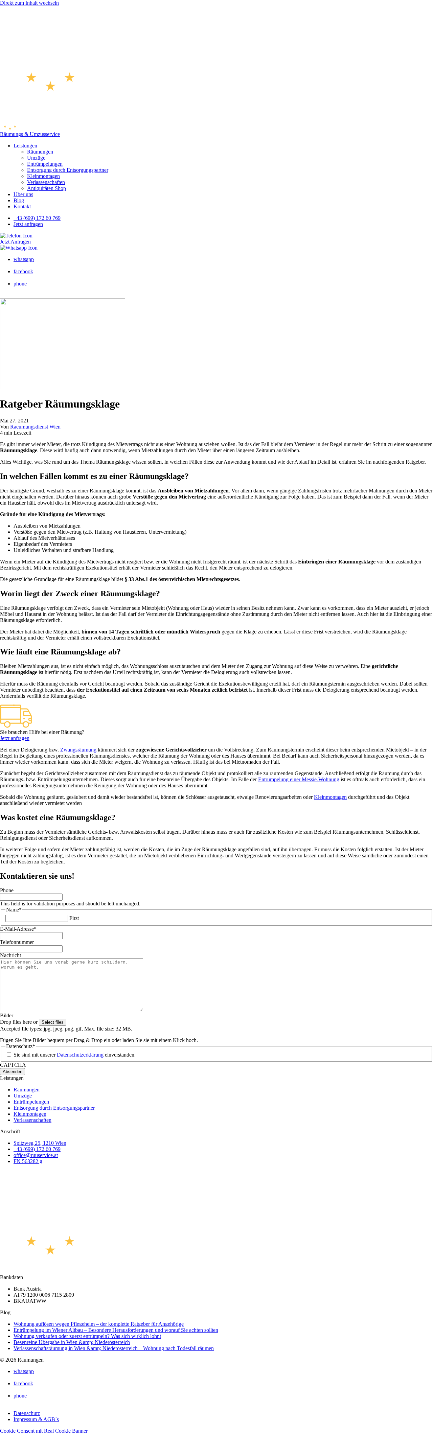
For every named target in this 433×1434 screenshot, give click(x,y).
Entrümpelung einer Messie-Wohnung (298, 779)
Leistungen (25, 145)
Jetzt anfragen (28, 224)
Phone (7, 890)
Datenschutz (27, 1413)
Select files (53, 1022)
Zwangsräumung (78, 750)
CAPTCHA (13, 1065)
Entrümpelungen (45, 164)
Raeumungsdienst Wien (35, 427)
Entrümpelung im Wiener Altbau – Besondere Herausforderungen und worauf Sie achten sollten (116, 1330)
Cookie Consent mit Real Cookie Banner (44, 1431)
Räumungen (40, 152)
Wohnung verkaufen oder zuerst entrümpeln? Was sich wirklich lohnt (87, 1336)
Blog (19, 200)
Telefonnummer (17, 942)
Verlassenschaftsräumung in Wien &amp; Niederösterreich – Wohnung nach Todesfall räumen (114, 1348)
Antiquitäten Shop (46, 188)
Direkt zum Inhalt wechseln (29, 3)
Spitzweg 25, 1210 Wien (40, 1143)
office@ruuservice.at (36, 1155)
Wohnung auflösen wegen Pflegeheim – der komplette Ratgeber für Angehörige (99, 1324)
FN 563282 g (28, 1161)
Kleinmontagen (43, 176)
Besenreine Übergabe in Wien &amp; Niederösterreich (72, 1342)
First (74, 918)
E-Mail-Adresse (18, 929)
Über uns (23, 194)
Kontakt (22, 206)
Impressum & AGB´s (36, 1419)
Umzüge (36, 158)
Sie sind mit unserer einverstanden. (75, 1055)
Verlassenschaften (46, 182)
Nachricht (10, 955)
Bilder (6, 1015)
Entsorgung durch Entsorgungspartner (67, 170)
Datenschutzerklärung (80, 1055)
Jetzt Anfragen (15, 242)
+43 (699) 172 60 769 (37, 218)
